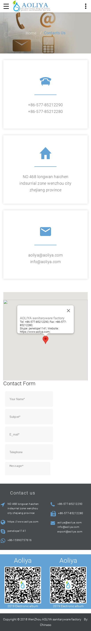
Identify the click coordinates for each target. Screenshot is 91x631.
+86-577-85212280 (45, 111)
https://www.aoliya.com (23, 521)
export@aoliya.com (69, 531)
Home (31, 33)
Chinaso (45, 625)
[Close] (68, 310)
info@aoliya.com (45, 261)
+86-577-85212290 (45, 105)
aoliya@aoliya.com (45, 255)
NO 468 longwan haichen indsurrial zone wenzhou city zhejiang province (45, 183)
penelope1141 (17, 530)
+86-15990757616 (20, 540)
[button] (45, 340)
